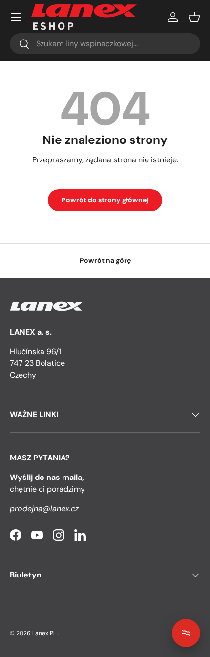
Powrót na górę (105, 260)
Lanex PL (44, 633)
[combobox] (105, 43)
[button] (194, 17)
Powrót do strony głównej (105, 200)
